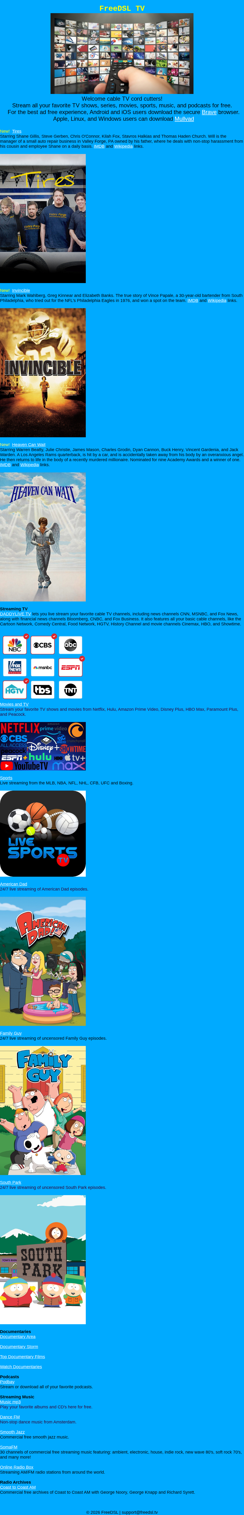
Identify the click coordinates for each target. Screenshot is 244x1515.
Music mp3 (10, 1402)
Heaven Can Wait (29, 444)
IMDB (99, 146)
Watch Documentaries (21, 1366)
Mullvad (184, 118)
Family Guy (11, 1033)
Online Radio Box (16, 1467)
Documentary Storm (19, 1346)
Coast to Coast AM (18, 1487)
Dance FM (10, 1417)
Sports (6, 778)
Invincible (21, 290)
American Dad (13, 884)
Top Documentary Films (22, 1356)
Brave (209, 112)
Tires (16, 131)
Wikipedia (123, 146)
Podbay (7, 1381)
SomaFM (8, 1447)
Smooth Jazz (12, 1432)
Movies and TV (14, 704)
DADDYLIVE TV (15, 614)
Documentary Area (18, 1336)
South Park (10, 1182)
